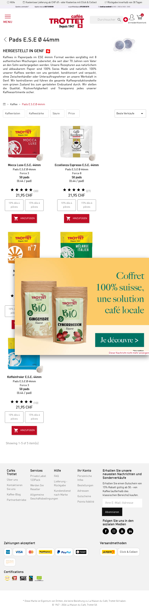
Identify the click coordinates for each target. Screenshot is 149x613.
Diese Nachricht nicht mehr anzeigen (129, 353)
